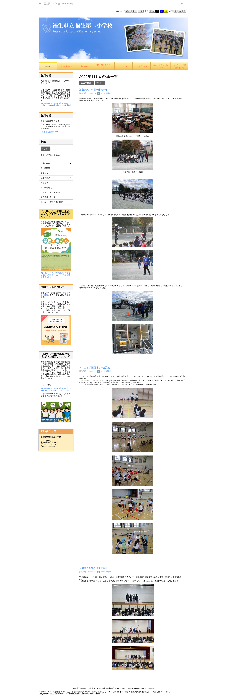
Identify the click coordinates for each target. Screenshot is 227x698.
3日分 (45, 148)
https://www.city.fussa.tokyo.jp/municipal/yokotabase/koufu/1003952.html (56, 104)
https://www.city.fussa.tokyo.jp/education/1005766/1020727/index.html (56, 389)
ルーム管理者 (105, 93)
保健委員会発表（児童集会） (94, 568)
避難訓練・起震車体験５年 (93, 89)
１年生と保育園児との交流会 (94, 367)
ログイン (184, 3)
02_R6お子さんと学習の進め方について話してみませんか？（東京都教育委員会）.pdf (55, 274)
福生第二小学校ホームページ (58, 3)
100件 (99, 82)
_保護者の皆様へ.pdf (49, 131)
